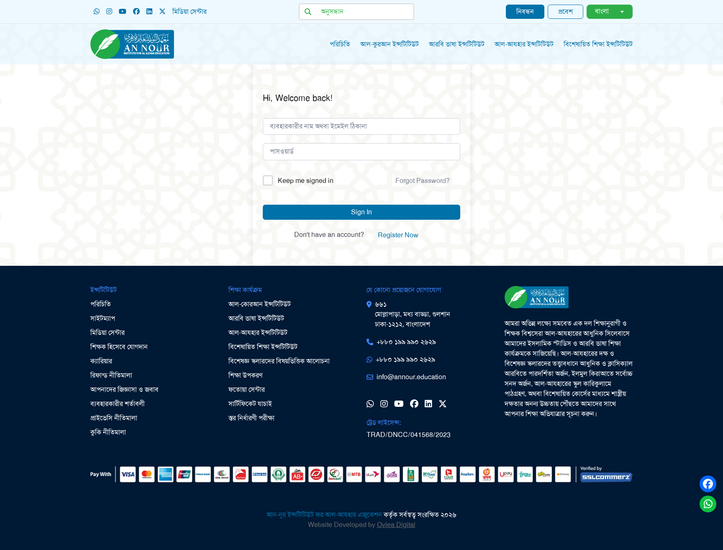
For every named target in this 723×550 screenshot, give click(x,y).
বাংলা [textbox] (602, 11)
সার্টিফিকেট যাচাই (250, 403)
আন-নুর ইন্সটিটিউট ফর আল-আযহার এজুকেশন (324, 514)
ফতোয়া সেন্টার (246, 389)
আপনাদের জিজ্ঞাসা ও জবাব (124, 389)
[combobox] (610, 12)
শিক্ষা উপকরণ (245, 375)
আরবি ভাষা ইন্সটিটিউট (457, 44)
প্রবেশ (565, 11)
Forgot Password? (422, 180)
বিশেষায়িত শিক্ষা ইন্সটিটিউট (598, 44)
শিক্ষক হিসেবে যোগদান (119, 346)
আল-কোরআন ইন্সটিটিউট (259, 304)
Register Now (398, 235)
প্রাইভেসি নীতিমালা (113, 418)
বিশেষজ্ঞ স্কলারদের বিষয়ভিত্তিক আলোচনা (279, 361)
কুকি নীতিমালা (108, 432)
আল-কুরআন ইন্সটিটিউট (389, 44)
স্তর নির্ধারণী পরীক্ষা (251, 418)
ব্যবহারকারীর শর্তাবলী (117, 403)
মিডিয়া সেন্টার (107, 332)
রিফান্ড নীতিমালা (111, 375)
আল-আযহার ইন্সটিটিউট (524, 44)
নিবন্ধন (525, 11)
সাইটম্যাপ (102, 318)
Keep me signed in (305, 180)
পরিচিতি (340, 44)
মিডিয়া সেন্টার (189, 11)
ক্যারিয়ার (101, 361)
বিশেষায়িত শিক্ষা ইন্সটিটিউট (262, 346)
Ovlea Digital (396, 524)
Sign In (361, 212)
